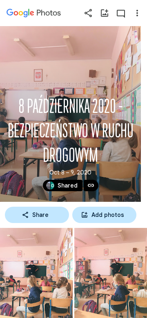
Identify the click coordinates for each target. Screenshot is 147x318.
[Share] (88, 13)
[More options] (137, 13)
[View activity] (121, 13)
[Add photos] (104, 13)
